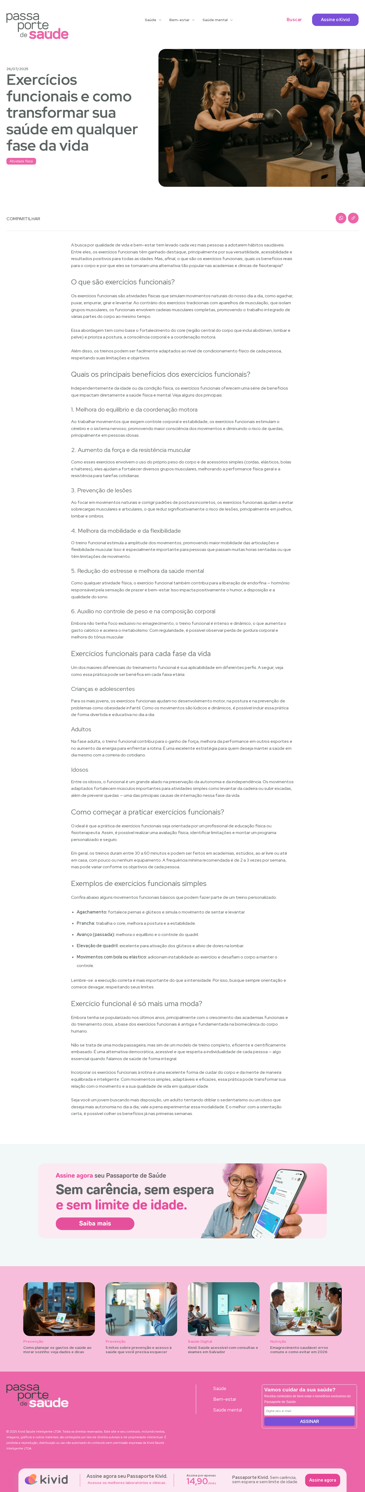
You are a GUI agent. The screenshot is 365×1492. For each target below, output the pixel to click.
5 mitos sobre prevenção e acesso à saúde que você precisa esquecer (139, 1349)
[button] (294, 19)
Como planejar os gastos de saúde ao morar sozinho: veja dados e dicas (57, 1349)
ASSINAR (309, 1421)
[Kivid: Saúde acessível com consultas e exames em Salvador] (223, 1309)
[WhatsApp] (341, 218)
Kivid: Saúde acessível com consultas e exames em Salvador (223, 1349)
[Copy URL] (353, 218)
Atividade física (21, 161)
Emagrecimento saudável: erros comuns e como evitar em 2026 (299, 1349)
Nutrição (278, 1341)
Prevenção (33, 1341)
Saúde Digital (200, 1341)
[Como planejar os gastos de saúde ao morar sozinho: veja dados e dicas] (59, 1309)
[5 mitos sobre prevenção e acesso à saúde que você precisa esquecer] (141, 1309)
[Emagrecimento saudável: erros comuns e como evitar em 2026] (306, 1309)
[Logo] (37, 26)
